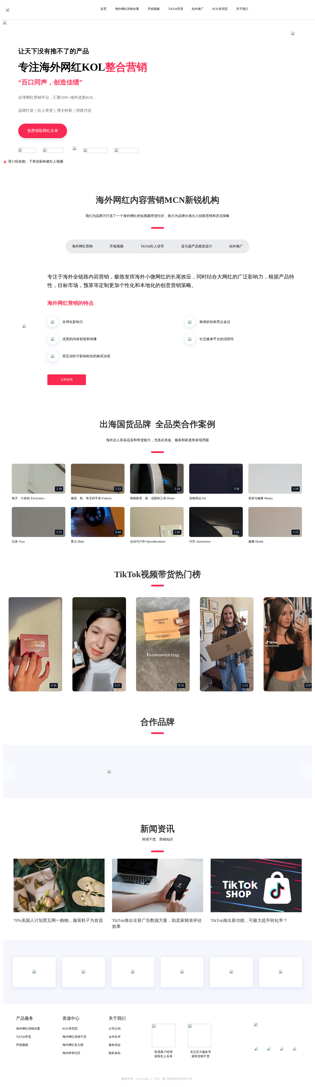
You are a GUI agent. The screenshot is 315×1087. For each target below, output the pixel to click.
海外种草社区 (71, 1053)
